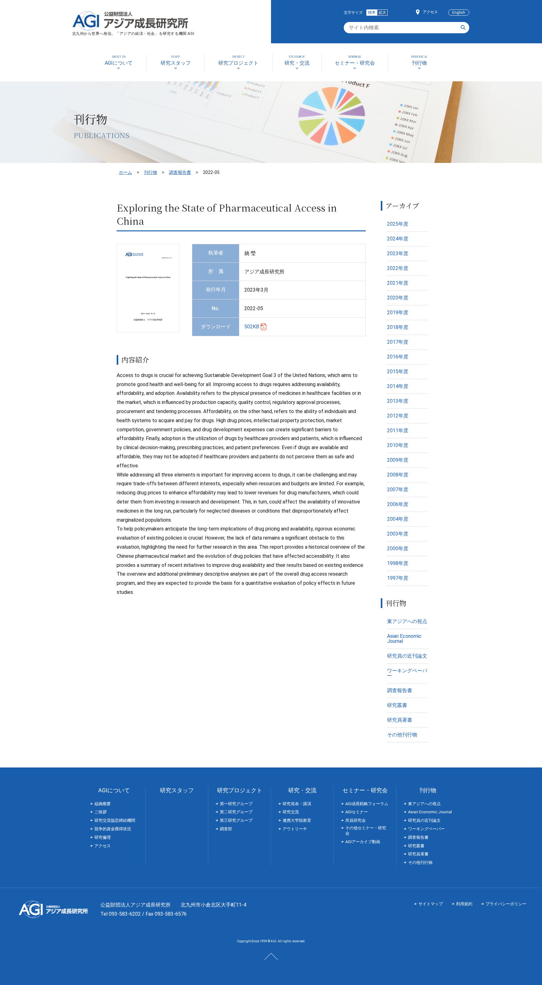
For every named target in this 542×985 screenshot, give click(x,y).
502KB (251, 327)
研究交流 (291, 812)
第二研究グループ (236, 812)
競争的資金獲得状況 (112, 828)
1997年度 (397, 578)
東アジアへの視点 (407, 621)
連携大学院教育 (297, 820)
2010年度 (397, 445)
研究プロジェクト (239, 790)
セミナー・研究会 (365, 790)
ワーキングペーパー (407, 673)
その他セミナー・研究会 (365, 831)
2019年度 (397, 312)
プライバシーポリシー (506, 904)
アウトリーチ (295, 828)
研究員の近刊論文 (407, 656)
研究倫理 (102, 837)
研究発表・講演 (297, 803)
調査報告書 (180, 172)
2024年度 (397, 239)
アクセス (430, 12)
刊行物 (150, 172)
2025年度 (397, 224)
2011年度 (397, 430)
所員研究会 (355, 820)
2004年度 (397, 519)
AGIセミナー (356, 812)
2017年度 (397, 342)
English (458, 12)
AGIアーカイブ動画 (362, 841)
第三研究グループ (236, 820)
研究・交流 (302, 790)
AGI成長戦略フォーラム (366, 803)
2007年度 (397, 489)
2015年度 (397, 371)
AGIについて (114, 790)
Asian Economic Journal (404, 638)
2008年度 (397, 475)
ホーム (125, 172)
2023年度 (397, 253)
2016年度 (397, 357)
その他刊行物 (402, 735)
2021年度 (397, 283)
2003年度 (397, 534)
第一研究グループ (236, 803)
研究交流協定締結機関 (114, 820)
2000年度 (397, 549)
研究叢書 (397, 705)
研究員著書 (399, 720)
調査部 (226, 828)
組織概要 (102, 803)
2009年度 (397, 460)
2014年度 (397, 386)
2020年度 (397, 298)
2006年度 (397, 504)
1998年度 (397, 563)
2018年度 (397, 327)
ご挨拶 (100, 812)
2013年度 (397, 401)
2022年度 (397, 268)
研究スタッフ (177, 790)
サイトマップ (430, 904)
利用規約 (464, 904)
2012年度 (397, 416)
